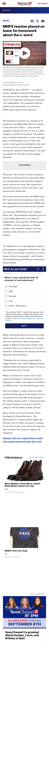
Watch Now (42, 3)
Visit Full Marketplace (36, 457)
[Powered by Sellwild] (40, 594)
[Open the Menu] (4, 4)
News (6, 21)
